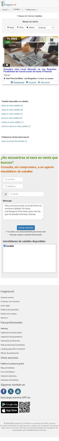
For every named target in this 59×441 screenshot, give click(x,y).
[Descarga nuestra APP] (16, 407)
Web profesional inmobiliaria (13, 345)
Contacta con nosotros (10, 301)
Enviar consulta (26, 228)
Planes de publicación (10, 353)
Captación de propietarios (11, 337)
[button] (31, 9)
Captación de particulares (11, 333)
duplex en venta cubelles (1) (12, 114)
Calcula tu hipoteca (8, 376)
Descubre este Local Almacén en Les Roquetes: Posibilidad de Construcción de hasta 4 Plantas (30, 70)
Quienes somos (7, 297)
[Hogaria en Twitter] (11, 392)
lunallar (10, 246)
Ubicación (45, 82)
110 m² (29, 77)
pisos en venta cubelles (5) (11, 118)
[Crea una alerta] (30, 27)
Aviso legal (5, 306)
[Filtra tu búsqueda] (20, 27)
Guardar (32, 82)
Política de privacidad (9, 310)
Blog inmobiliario (8, 368)
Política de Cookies (9, 314)
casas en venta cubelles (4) (12, 110)
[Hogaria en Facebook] (4, 392)
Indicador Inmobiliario (10, 380)
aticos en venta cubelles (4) (12, 106)
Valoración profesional (10, 341)
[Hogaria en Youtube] (18, 392)
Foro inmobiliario (8, 372)
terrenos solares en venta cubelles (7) (16, 126)
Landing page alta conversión (13, 349)
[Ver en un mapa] (10, 27)
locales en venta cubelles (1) (12, 122)
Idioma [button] (4, 318)
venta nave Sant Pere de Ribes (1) (14, 141)
